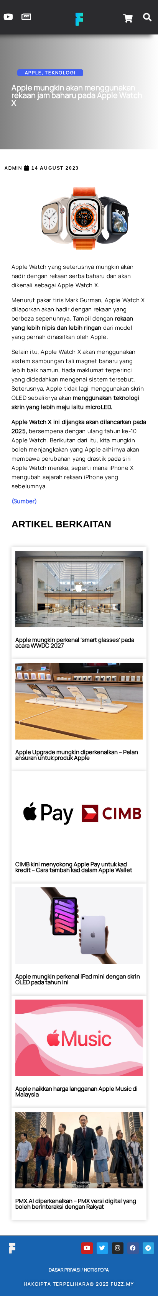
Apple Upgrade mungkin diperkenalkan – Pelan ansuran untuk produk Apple (76, 755)
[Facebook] (133, 1248)
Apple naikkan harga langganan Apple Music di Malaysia (76, 1091)
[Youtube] (87, 1248)
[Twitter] (102, 1248)
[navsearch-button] (147, 18)
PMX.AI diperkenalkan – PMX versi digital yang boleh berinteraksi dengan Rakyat (75, 1204)
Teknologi (60, 72)
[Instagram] (117, 1248)
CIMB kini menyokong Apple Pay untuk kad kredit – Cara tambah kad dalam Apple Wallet (73, 867)
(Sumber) (24, 501)
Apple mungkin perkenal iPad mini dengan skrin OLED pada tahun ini (77, 979)
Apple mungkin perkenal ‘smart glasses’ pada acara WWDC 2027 (74, 643)
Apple (33, 72)
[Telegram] (148, 1248)
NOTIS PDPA (96, 1270)
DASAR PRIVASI (65, 1270)
